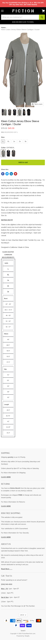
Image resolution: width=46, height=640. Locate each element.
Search (23, 630)
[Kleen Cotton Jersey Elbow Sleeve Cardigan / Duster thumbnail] (4, 112)
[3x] (25, 144)
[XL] (8, 144)
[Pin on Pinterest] (15, 173)
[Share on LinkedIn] (11, 173)
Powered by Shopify (23, 636)
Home (3, 27)
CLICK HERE (6, 477)
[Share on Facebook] (2, 173)
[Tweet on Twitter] (7, 173)
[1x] (14, 144)
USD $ (22, 615)
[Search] (42, 17)
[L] (3, 144)
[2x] (20, 144)
